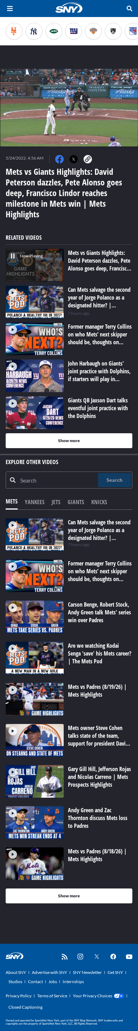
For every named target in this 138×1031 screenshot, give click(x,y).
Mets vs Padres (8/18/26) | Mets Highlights (97, 855)
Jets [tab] (56, 502)
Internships (73, 981)
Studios (15, 981)
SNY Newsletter (87, 972)
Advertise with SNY (49, 972)
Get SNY (115, 972)
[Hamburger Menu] (10, 8)
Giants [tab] (76, 502)
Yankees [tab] (35, 502)
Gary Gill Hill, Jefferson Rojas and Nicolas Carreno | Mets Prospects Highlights (99, 776)
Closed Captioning (25, 1007)
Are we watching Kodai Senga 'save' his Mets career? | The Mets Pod (99, 653)
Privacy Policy (18, 995)
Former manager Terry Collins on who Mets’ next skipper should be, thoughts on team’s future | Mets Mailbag (100, 578)
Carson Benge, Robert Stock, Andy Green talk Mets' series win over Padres (99, 612)
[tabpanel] (69, 710)
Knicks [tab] (99, 502)
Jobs (52, 981)
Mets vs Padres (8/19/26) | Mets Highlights (97, 690)
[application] (69, 107)
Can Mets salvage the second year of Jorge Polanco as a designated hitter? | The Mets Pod (99, 534)
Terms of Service (52, 995)
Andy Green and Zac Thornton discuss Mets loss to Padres (97, 818)
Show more (69, 440)
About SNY (16, 972)
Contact (35, 981)
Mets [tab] (12, 501)
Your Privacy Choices (92, 995)
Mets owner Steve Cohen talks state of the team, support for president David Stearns (98, 739)
